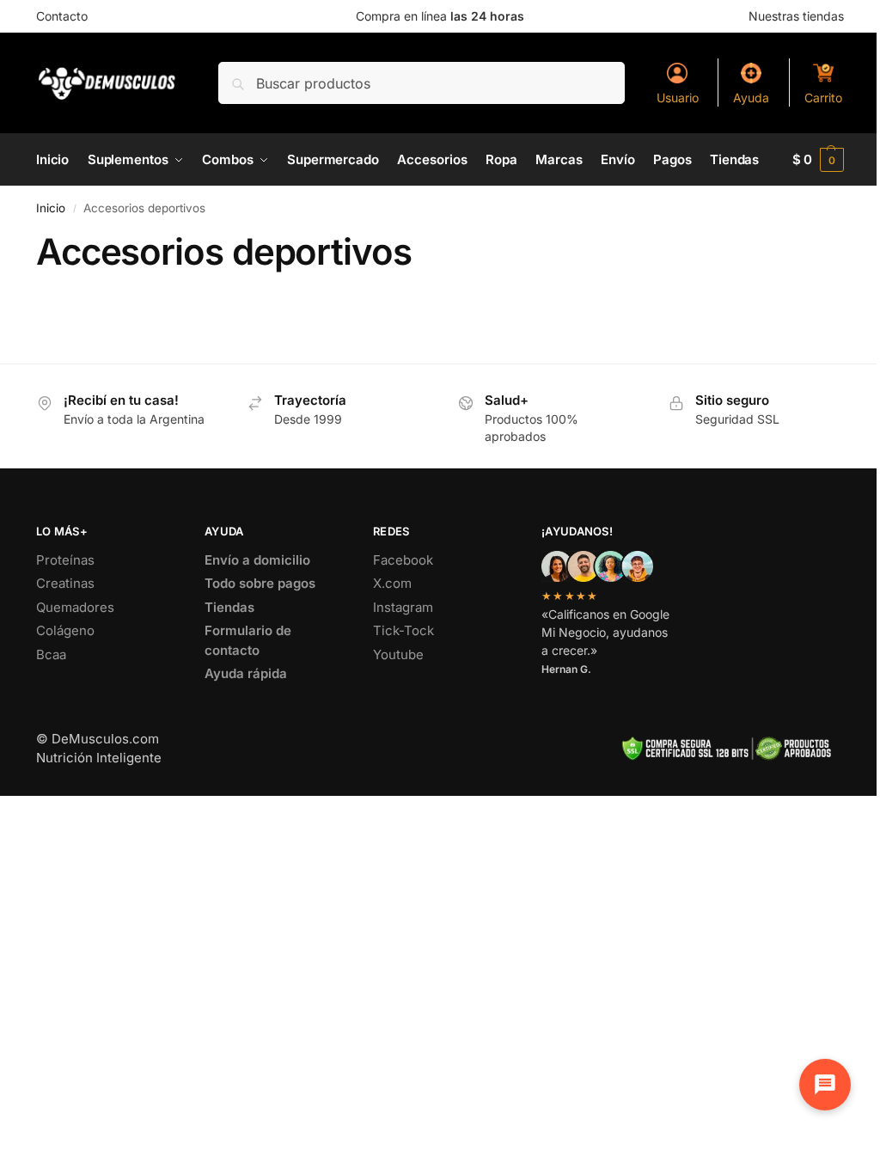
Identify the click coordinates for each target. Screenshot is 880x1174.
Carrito (823, 97)
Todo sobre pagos (260, 583)
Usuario (678, 97)
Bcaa (51, 654)
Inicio (50, 208)
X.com (392, 583)
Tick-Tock (403, 630)
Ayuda (751, 97)
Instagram (403, 607)
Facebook (403, 560)
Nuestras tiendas (796, 16)
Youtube (398, 654)
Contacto (62, 16)
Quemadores (75, 607)
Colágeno (65, 630)
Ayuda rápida (246, 673)
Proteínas (65, 560)
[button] (818, 160)
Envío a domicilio (257, 560)
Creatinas (65, 583)
